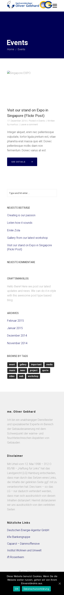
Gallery (23, 364)
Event (12, 364)
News (22, 370)
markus (14, 124)
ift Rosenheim (15, 557)
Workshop (33, 376)
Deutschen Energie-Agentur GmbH (28, 530)
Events (42, 120)
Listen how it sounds (19, 222)
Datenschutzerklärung (36, 588)
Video (12, 376)
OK (16, 588)
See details (18, 162)
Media (49, 364)
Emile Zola (13, 230)
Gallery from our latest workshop (27, 237)
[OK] (59, 583)
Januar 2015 (15, 328)
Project (34, 370)
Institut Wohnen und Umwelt (24, 550)
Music (12, 370)
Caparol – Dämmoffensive (23, 543)
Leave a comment (29, 124)
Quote (45, 370)
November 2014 (17, 343)
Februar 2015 (15, 320)
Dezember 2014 (17, 335)
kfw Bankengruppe (18, 537)
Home (10, 49)
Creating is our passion (21, 215)
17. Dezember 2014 (16, 120)
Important (36, 364)
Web (21, 376)
